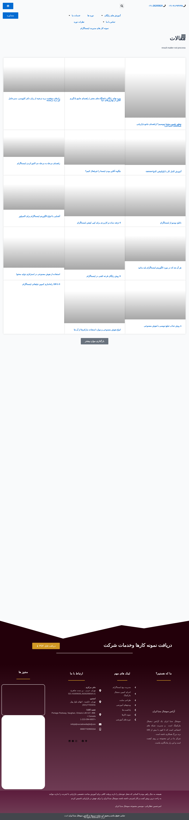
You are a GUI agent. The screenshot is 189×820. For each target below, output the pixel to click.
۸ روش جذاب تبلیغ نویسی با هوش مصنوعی (162, 326)
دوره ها (90, 15)
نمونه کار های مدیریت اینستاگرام (94, 28)
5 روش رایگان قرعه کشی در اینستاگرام (104, 276)
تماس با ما (110, 22)
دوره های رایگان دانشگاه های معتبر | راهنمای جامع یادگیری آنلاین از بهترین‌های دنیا (95, 99)
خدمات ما (76, 15)
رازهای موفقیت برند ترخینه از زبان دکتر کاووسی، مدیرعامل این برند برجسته (34, 99)
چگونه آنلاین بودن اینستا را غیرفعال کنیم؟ (103, 171)
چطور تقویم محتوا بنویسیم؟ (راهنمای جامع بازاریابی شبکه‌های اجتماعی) (159, 125)
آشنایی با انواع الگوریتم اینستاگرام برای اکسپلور (39, 216)
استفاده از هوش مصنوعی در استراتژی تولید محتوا (38, 274)
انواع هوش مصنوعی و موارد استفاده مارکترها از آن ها (97, 329)
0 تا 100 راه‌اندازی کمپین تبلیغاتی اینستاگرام (41, 284)
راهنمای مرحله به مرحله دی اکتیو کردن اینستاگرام (38, 163)
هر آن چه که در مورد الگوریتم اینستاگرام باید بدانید (159, 267)
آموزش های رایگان (112, 15)
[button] (122, 6)
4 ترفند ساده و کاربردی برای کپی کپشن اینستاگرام (99, 223)
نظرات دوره (79, 22)
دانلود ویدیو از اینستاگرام (170, 223)
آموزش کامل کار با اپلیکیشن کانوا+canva (163, 171)
